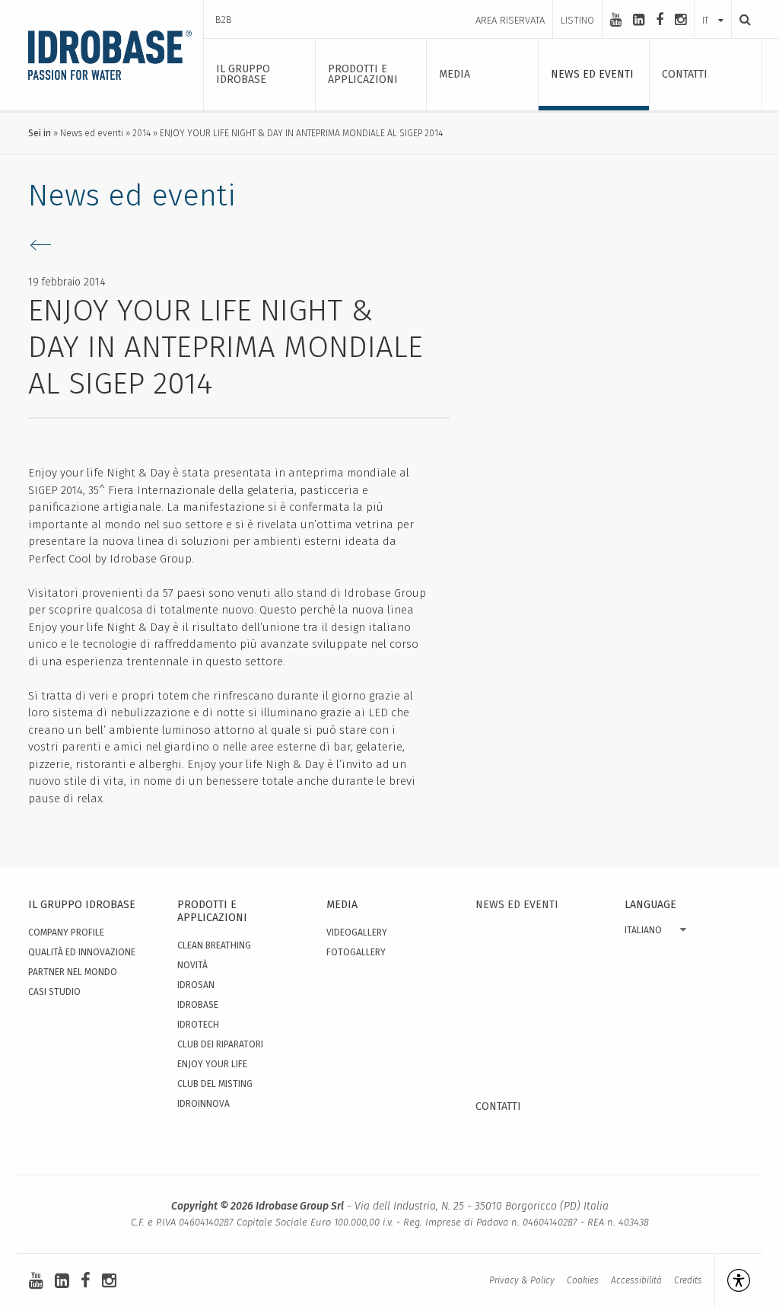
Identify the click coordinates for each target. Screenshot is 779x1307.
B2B (223, 19)
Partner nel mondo (72, 972)
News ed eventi (91, 133)
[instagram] (680, 19)
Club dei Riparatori (220, 1044)
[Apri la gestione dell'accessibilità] (732, 1280)
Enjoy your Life (212, 1064)
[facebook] (659, 19)
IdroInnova (203, 1103)
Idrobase (197, 1004)
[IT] (712, 5)
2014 (141, 133)
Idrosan (196, 985)
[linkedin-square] (638, 19)
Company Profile (66, 932)
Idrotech (198, 1024)
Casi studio (54, 992)
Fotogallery (356, 952)
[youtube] (616, 19)
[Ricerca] (741, 19)
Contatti (498, 1106)
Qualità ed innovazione (81, 952)
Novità (192, 965)
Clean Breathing (214, 945)
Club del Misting (215, 1084)
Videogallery (356, 932)
